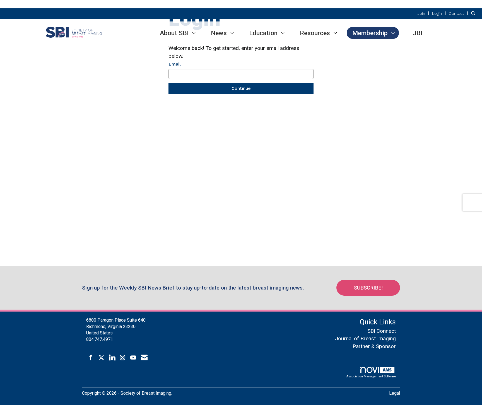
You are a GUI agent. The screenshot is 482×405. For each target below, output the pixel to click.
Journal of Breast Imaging (365, 338)
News (219, 33)
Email (174, 64)
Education (263, 33)
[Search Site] (474, 13)
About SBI (174, 33)
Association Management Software (371, 376)
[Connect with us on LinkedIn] (112, 357)
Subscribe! (368, 288)
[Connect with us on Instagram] (122, 357)
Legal (394, 393)
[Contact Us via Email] (144, 357)
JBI (417, 33)
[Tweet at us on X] (101, 357)
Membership (370, 33)
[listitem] (424, 13)
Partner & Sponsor (374, 346)
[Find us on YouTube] (133, 357)
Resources (315, 33)
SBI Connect (381, 331)
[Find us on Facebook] (90, 357)
